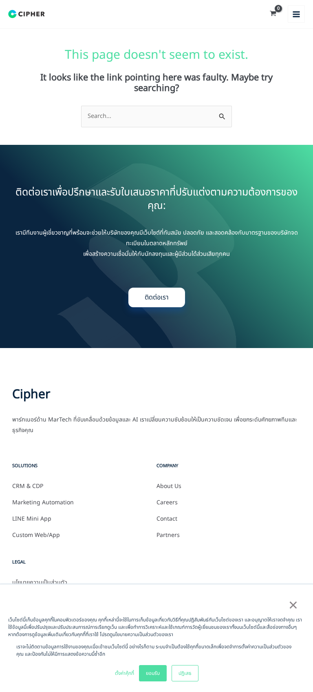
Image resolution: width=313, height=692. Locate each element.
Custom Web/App (36, 535)
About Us (168, 486)
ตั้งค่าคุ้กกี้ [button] (124, 673)
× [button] (293, 606)
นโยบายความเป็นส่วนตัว (39, 583)
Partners (168, 535)
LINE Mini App (31, 519)
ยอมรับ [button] (153, 673)
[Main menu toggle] (296, 13)
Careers (167, 503)
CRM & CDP (27, 486)
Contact (166, 519)
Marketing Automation (43, 503)
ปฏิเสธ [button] (185, 673)
